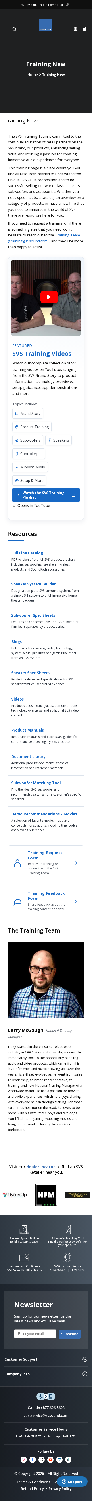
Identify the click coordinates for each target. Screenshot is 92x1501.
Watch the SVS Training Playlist (44, 494)
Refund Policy (32, 1488)
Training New (53, 74)
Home (32, 74)
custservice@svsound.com (46, 1415)
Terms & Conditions (33, 1482)
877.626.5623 (58, 1270)
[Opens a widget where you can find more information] (72, 1482)
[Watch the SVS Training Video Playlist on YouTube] (46, 298)
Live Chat (78, 1270)
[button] (7, 29)
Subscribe (69, 1334)
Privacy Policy (60, 1488)
